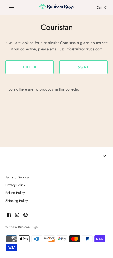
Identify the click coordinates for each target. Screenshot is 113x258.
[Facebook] (9, 215)
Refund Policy (15, 192)
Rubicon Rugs (28, 226)
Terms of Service (17, 177)
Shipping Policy (16, 200)
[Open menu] (11, 7)
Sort (83, 67)
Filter (29, 67)
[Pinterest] (25, 215)
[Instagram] (17, 215)
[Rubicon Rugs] (56, 7)
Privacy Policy (15, 185)
